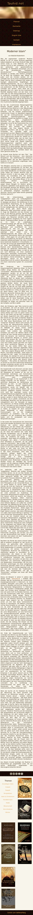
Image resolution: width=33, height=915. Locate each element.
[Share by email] (19, 774)
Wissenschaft (8, 806)
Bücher (8, 812)
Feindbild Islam (8, 799)
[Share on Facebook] (11, 774)
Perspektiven (8, 793)
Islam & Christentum (7, 796)
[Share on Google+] (16, 774)
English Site (16, 35)
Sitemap (16, 31)
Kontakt (17, 40)
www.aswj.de (16, 578)
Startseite (16, 26)
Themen (16, 21)
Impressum (16, 44)
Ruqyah (7, 790)
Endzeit (8, 787)
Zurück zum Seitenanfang (16, 912)
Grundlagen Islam (7, 784)
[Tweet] (13, 774)
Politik (8, 803)
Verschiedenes (7, 809)
